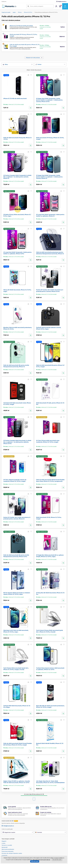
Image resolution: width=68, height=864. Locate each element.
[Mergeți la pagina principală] (9, 6)
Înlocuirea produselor (7, 851)
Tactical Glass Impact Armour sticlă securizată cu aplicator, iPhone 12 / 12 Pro (50, 668)
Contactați (4, 855)
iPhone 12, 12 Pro (28, 12)
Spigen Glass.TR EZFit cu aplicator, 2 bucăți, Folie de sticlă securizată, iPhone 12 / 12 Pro (16, 781)
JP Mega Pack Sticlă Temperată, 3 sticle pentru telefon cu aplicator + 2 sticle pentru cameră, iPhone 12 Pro (49, 100)
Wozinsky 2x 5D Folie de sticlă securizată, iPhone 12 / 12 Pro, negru (15, 631)
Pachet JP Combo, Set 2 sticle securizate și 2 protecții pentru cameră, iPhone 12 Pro (49, 290)
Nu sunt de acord (57, 859)
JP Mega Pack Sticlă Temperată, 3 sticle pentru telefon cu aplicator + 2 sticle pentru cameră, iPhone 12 (49, 177)
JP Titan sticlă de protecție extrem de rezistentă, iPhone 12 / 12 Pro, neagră (14, 480)
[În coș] (30, 107)
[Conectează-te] (56, 6)
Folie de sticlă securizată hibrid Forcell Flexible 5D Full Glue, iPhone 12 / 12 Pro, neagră (17, 744)
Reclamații (5, 847)
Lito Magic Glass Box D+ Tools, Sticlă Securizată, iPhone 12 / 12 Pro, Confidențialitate (50, 781)
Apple (14, 12)
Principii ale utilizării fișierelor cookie (12, 853)
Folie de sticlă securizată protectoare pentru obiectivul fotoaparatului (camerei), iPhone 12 (50, 252)
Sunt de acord (34, 861)
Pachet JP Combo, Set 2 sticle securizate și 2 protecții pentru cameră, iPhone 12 (16, 518)
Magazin (4, 841)
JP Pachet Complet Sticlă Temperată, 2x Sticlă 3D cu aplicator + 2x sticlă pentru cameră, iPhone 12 (17, 177)
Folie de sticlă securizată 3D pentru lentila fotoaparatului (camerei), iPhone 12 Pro (16, 555)
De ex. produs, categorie (36, 6)
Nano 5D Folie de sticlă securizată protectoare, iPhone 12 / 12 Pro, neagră (50, 706)
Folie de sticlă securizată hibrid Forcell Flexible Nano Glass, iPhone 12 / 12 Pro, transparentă (50, 480)
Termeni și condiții (7, 845)
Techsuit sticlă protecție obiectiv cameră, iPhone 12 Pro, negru (48, 328)
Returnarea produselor (8, 849)
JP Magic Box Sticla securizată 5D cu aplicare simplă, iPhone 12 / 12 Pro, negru (50, 555)
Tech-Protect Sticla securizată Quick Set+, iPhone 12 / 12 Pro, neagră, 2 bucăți (16, 668)
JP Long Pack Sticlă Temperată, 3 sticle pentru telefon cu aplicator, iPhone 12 (50, 215)
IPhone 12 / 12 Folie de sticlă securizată (21, 25)
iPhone (20, 12)
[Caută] (28, 6)
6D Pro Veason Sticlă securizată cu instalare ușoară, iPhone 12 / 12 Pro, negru (16, 593)
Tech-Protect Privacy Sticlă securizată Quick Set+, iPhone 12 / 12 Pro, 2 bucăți (49, 631)
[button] (65, 6)
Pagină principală (6, 12)
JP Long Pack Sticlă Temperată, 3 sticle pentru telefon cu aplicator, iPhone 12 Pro (17, 252)
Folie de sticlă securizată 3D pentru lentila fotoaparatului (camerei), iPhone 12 (16, 365)
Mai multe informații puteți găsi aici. (41, 859)
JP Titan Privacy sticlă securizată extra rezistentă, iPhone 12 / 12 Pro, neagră (47, 441)
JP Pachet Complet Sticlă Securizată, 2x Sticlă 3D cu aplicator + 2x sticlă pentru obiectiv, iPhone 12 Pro (17, 442)
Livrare (3, 843)
